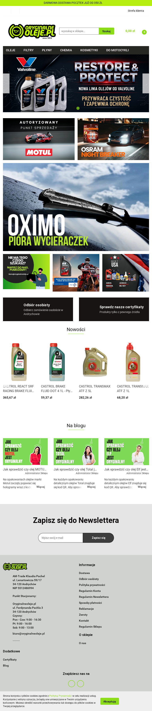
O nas (82, 643)
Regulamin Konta (90, 590)
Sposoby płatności (90, 602)
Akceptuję (109, 701)
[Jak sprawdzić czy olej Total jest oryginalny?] (76, 451)
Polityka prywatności (92, 584)
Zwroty (83, 614)
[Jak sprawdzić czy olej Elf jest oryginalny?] (126, 451)
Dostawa (84, 573)
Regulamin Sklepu (90, 626)
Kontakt (84, 620)
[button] (87, 565)
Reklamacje (86, 608)
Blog (6, 665)
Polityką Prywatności (60, 696)
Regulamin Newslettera (94, 596)
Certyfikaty (10, 659)
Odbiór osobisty (89, 579)
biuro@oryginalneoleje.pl (29, 633)
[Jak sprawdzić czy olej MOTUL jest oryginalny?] (25, 451)
